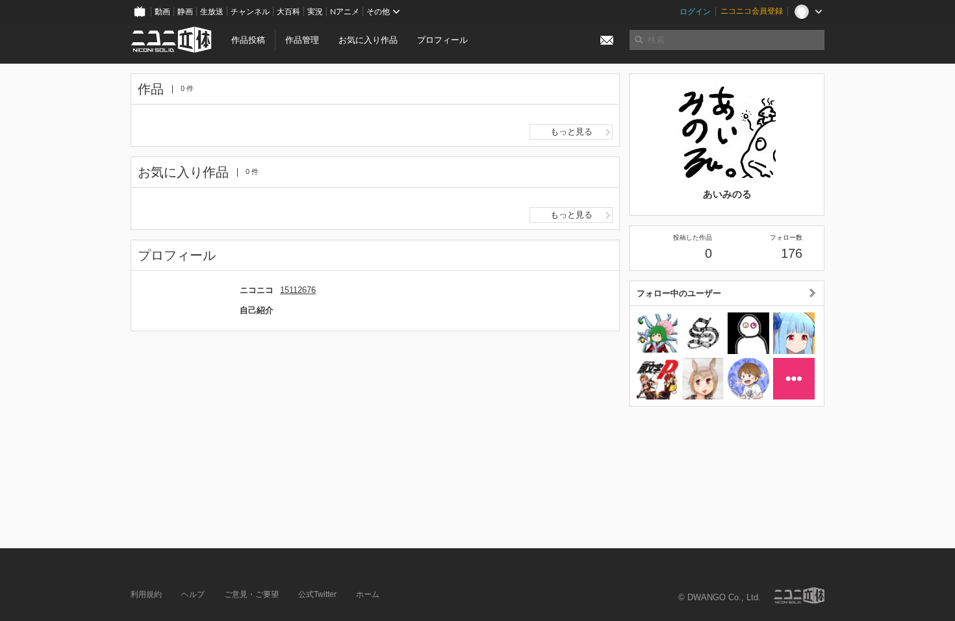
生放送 (211, 12)
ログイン (695, 12)
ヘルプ (193, 594)
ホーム (367, 594)
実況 (315, 12)
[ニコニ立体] (799, 595)
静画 (185, 12)
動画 (162, 12)
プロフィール (442, 40)
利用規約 (146, 594)
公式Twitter (317, 594)
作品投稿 (248, 40)
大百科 (288, 12)
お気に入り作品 (368, 40)
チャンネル (250, 12)
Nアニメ (344, 12)
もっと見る (571, 131)
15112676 (298, 290)
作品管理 (302, 40)
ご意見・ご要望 (251, 594)
